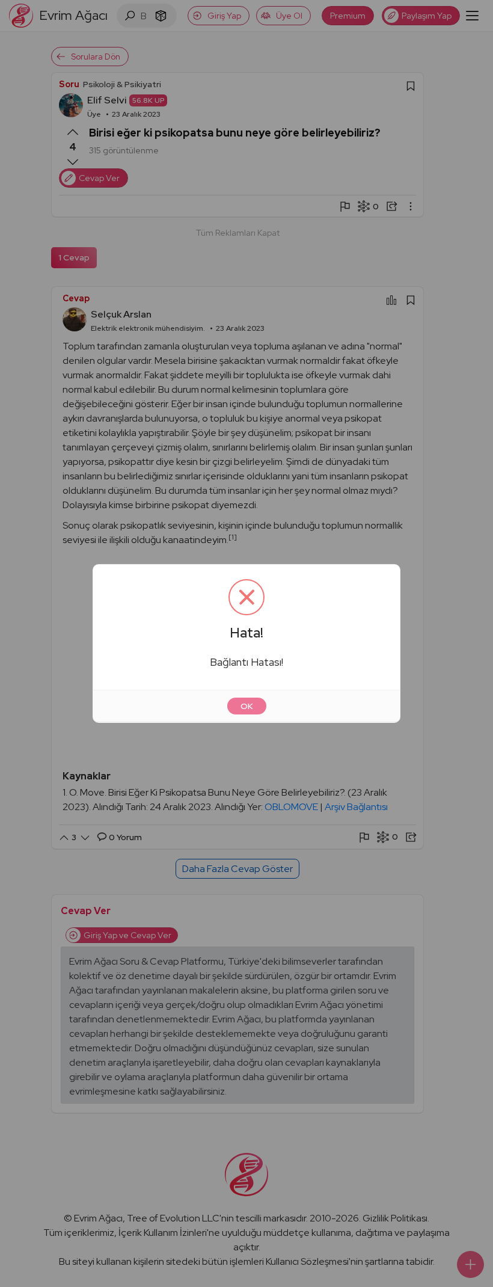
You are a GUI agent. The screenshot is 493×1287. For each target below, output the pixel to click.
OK (246, 706)
